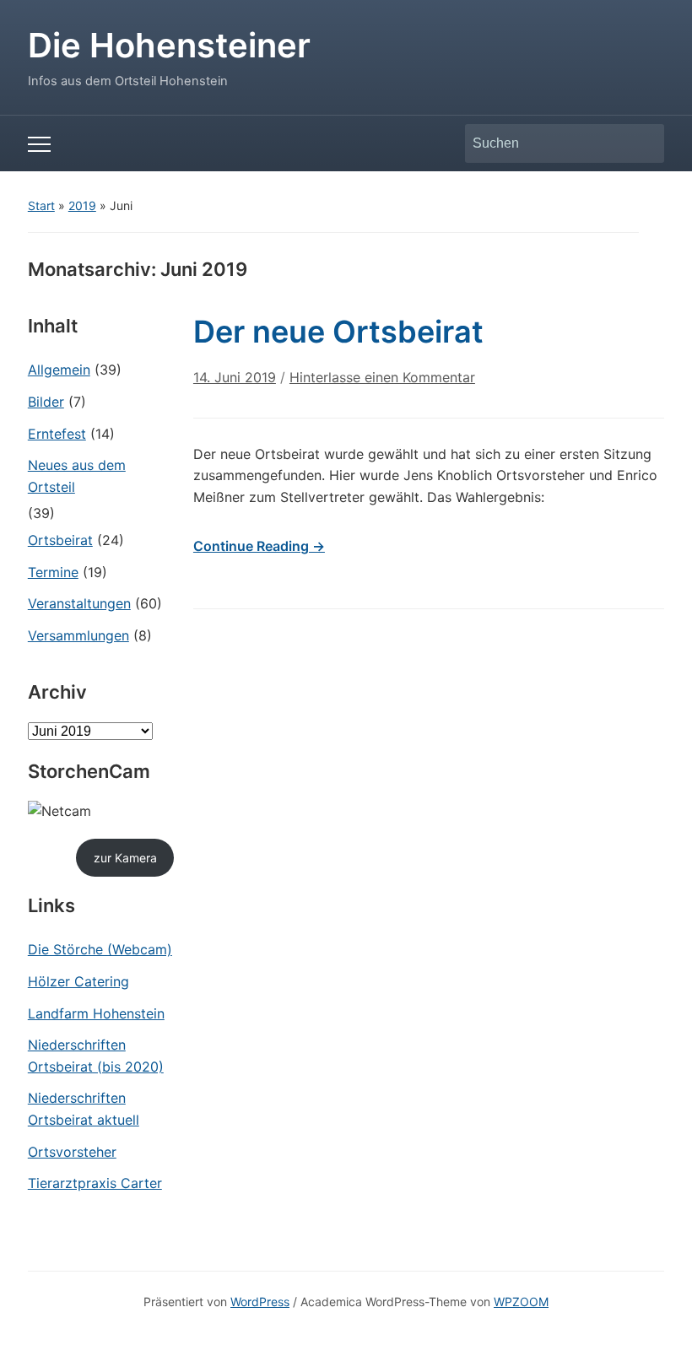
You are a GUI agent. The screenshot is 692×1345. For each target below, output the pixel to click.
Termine (53, 572)
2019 (82, 205)
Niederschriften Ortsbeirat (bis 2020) (96, 1055)
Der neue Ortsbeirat (338, 331)
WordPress (259, 1301)
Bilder (46, 401)
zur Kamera (125, 858)
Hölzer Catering (78, 981)
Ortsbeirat (60, 540)
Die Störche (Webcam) (100, 949)
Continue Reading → (259, 545)
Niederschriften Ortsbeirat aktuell (83, 1108)
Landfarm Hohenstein (96, 1013)
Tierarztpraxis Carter (95, 1183)
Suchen (643, 143)
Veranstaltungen (79, 603)
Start (41, 205)
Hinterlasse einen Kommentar (382, 377)
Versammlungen (78, 635)
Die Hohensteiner (169, 45)
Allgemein (59, 369)
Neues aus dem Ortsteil (77, 475)
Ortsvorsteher (72, 1151)
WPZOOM (521, 1301)
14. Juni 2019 (234, 377)
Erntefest (57, 433)
